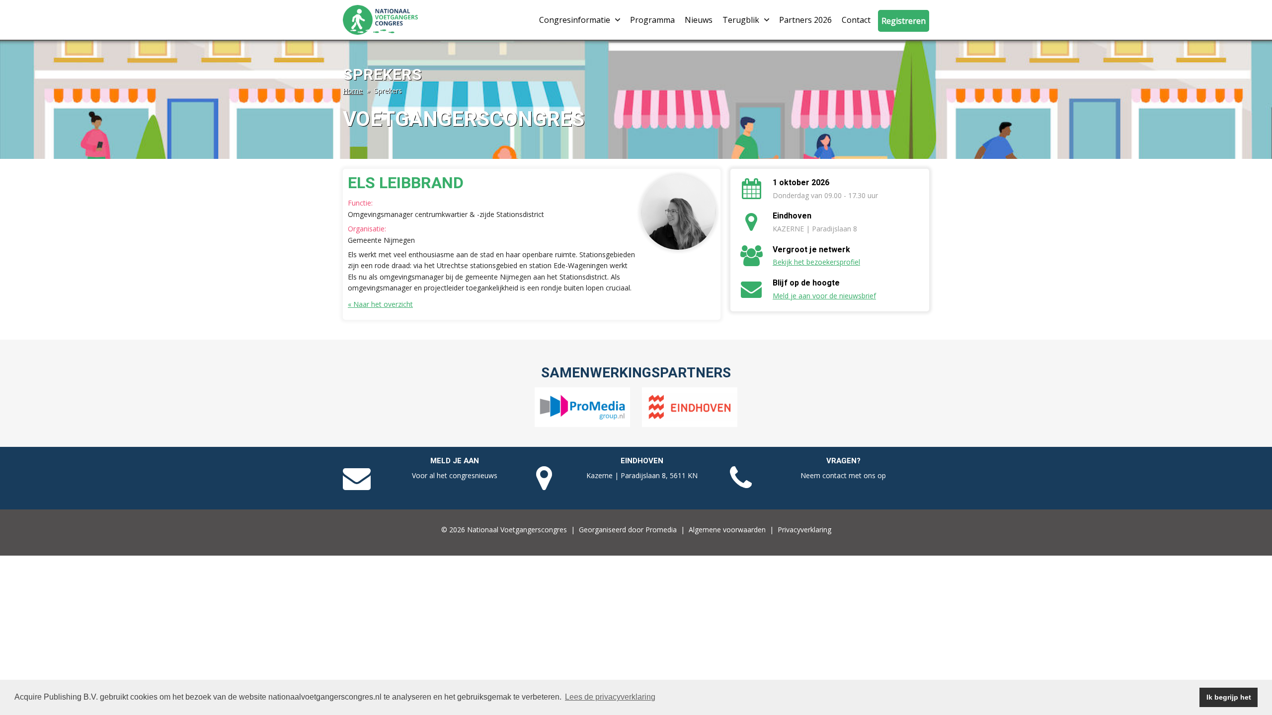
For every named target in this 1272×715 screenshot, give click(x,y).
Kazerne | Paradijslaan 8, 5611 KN (642, 475)
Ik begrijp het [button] (1228, 697)
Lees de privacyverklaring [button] (610, 697)
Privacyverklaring (804, 529)
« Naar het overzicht (380, 304)
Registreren (903, 20)
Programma (652, 19)
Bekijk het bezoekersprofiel (816, 262)
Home (353, 90)
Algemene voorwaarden (727, 529)
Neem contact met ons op (843, 475)
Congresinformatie (574, 19)
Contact (856, 19)
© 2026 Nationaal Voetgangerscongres (504, 529)
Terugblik (740, 19)
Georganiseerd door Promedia (628, 529)
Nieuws (699, 19)
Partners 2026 (805, 19)
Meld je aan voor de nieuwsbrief (824, 295)
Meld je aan (454, 460)
